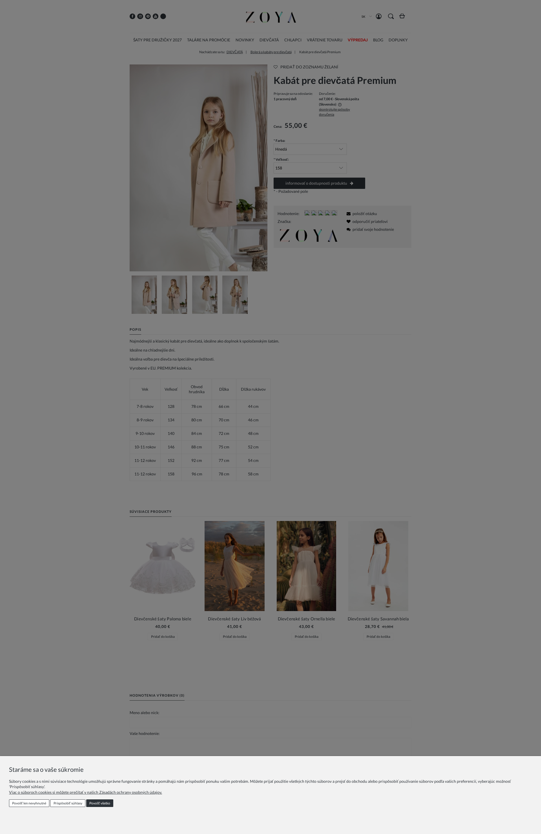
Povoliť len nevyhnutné (29, 803)
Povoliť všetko (99, 803)
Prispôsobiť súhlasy (68, 803)
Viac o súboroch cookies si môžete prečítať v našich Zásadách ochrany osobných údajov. (85, 792)
